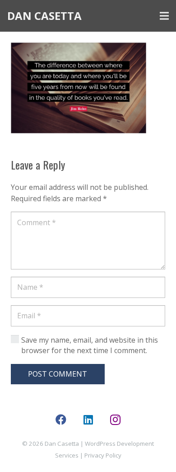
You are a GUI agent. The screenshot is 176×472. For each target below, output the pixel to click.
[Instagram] (115, 419)
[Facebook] (60, 419)
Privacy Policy (102, 455)
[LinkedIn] (88, 419)
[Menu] (164, 16)
